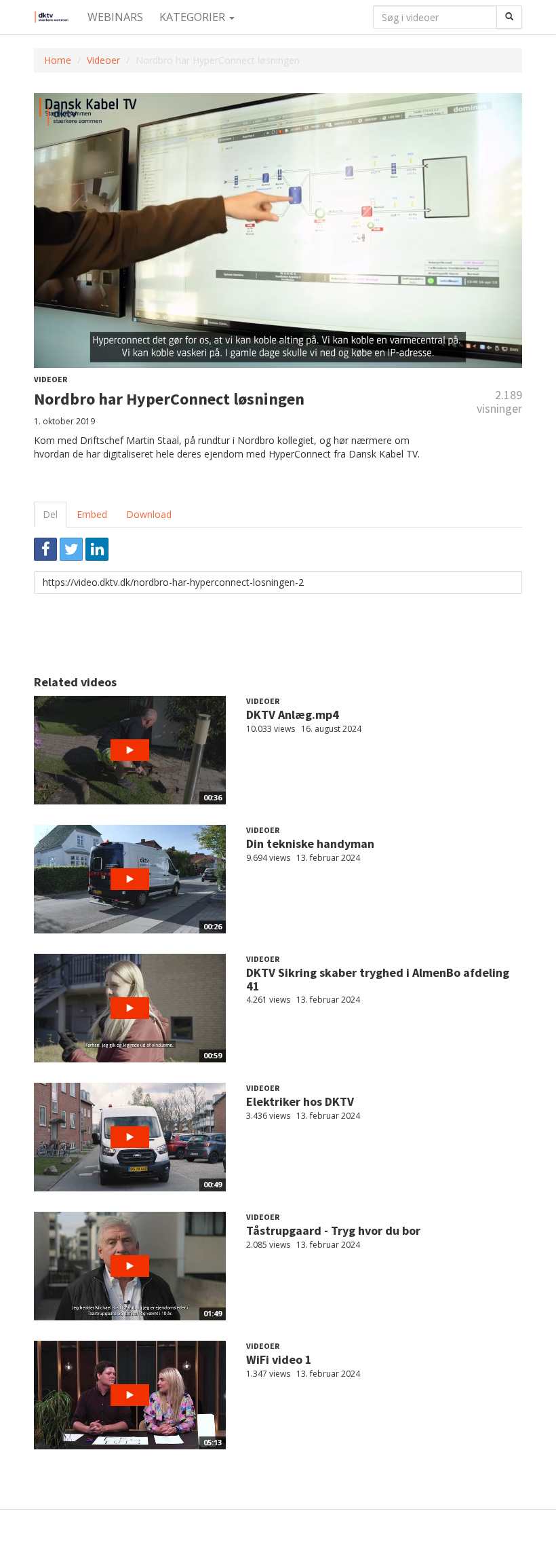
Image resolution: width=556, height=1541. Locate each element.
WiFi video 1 (279, 1359)
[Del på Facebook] (45, 549)
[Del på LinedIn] (96, 549)
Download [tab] (149, 514)
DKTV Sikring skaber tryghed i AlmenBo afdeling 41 (377, 979)
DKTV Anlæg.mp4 (292, 714)
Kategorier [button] (193, 17)
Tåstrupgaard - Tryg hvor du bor (333, 1230)
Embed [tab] (92, 514)
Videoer (103, 60)
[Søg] (509, 17)
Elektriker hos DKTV (300, 1101)
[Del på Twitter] (71, 549)
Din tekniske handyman (310, 843)
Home (57, 60)
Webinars (115, 17)
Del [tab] (50, 514)
